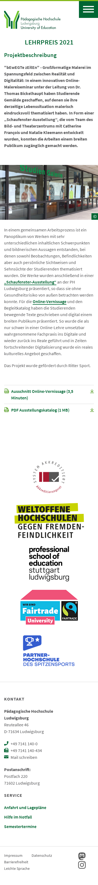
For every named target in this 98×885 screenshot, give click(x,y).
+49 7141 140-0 (24, 743)
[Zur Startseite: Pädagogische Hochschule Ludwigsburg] (32, 19)
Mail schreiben (23, 757)
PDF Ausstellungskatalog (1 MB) (40, 410)
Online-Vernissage (49, 301)
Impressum (13, 855)
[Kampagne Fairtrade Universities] (49, 607)
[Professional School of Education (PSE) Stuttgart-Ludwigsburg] (49, 563)
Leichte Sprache (17, 868)
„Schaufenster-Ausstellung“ (30, 282)
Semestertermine (20, 826)
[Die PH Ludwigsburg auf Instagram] (82, 865)
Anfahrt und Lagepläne (25, 807)
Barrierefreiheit (16, 861)
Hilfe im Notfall (18, 817)
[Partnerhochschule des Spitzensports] (49, 650)
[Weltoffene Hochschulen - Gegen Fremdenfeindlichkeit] (49, 520)
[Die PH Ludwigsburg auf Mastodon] (82, 856)
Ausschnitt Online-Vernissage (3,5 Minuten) (42, 394)
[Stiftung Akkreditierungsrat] (49, 477)
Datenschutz (42, 855)
